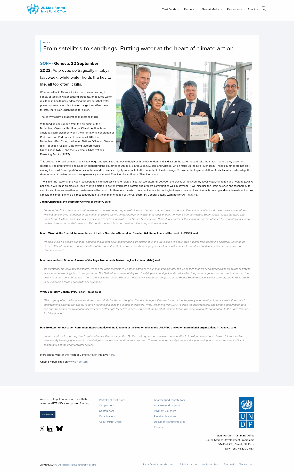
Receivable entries (165, 416)
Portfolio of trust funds (112, 400)
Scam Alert (229, 464)
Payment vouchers (165, 411)
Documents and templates (169, 422)
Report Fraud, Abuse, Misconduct (158, 464)
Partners (187, 10)
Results (158, 427)
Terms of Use (245, 464)
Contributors (106, 411)
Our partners (106, 405)
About (250, 10)
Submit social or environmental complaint (199, 464)
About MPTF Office (110, 422)
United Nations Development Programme (77, 464)
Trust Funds (167, 10)
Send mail (47, 414)
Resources (232, 10)
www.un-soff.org (78, 361)
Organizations (107, 416)
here (111, 355)
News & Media (209, 10)
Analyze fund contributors (169, 400)
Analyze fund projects (167, 405)
